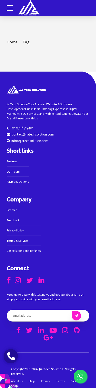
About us (17, 381)
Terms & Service (17, 241)
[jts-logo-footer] (27, 89)
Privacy (45, 381)
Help (32, 381)
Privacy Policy (15, 230)
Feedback (13, 220)
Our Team (13, 172)
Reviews (12, 161)
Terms (60, 381)
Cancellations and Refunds (24, 251)
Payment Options (18, 182)
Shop (14, 386)
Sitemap (12, 210)
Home (12, 42)
